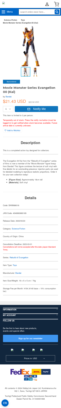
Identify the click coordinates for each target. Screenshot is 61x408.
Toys (23, 20)
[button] (52, 31)
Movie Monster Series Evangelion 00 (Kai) (20, 22)
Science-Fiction (10, 20)
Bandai (9, 96)
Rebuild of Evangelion (19, 257)
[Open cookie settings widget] (5, 403)
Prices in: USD (30, 358)
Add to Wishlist (13, 130)
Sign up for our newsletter (30, 338)
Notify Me (39, 108)
